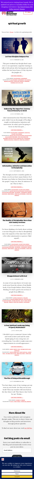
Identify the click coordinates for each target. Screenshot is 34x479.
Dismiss (22, 9)
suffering (27, 302)
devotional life (14, 352)
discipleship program (11, 137)
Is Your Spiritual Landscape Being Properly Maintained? (17, 326)
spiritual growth (19, 81)
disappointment (6, 300)
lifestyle (27, 132)
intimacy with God (26, 349)
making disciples (8, 81)
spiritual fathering (20, 194)
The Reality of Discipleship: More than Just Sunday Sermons (17, 221)
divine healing (16, 300)
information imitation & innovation (13, 138)
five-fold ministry (23, 137)
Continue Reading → (17, 76)
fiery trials (27, 300)
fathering (17, 192)
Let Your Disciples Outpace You (17, 56)
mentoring (11, 194)
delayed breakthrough (16, 299)
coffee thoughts (18, 297)
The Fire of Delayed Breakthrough (17, 378)
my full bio (28, 428)
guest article (23, 352)
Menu (29, 12)
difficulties (27, 299)
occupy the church (17, 134)
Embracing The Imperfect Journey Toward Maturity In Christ (17, 110)
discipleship (17, 78)
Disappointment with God (17, 276)
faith (22, 300)
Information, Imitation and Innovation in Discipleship (17, 167)
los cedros (27, 79)
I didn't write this (15, 349)
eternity (18, 400)
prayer (11, 302)
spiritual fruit (21, 353)
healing (25, 297)
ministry (16, 139)
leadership (24, 78)
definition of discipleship (17, 135)
